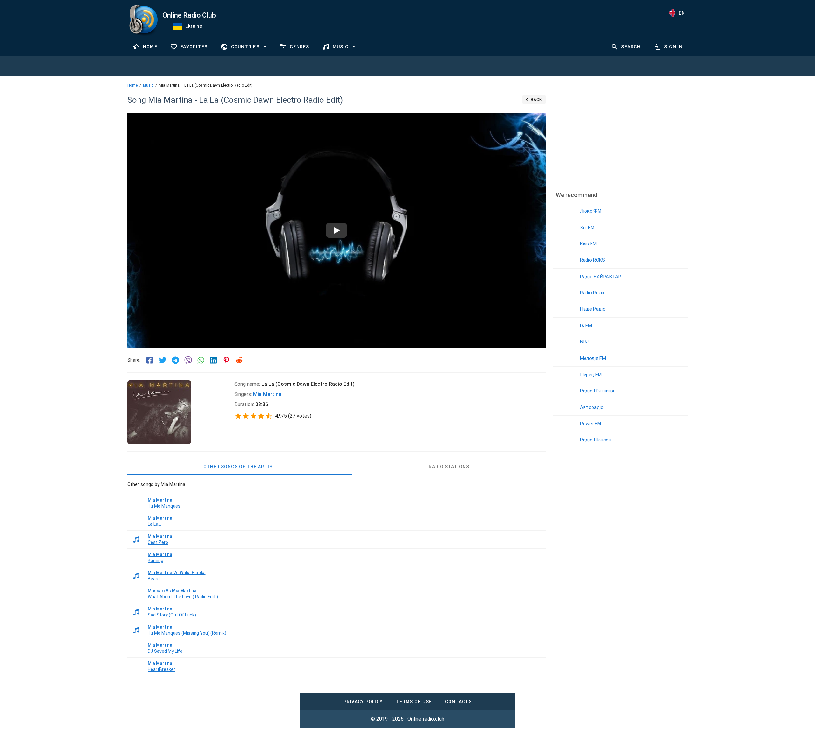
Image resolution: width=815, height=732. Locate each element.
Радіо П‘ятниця (597, 391)
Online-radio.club (426, 719)
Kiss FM (588, 244)
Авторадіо (592, 407)
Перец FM (591, 374)
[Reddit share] (239, 360)
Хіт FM (587, 227)
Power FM (590, 423)
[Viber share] (188, 360)
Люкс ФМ (590, 211)
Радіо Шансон (595, 440)
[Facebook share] (150, 360)
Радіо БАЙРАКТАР (600, 276)
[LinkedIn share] (213, 360)
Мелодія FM (593, 358)
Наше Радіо (593, 309)
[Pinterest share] (226, 360)
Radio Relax (592, 293)
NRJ (584, 342)
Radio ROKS (592, 260)
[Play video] (336, 230)
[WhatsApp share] (201, 360)
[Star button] (238, 416)
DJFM (586, 325)
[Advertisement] (620, 138)
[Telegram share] (175, 360)
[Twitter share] (162, 360)
